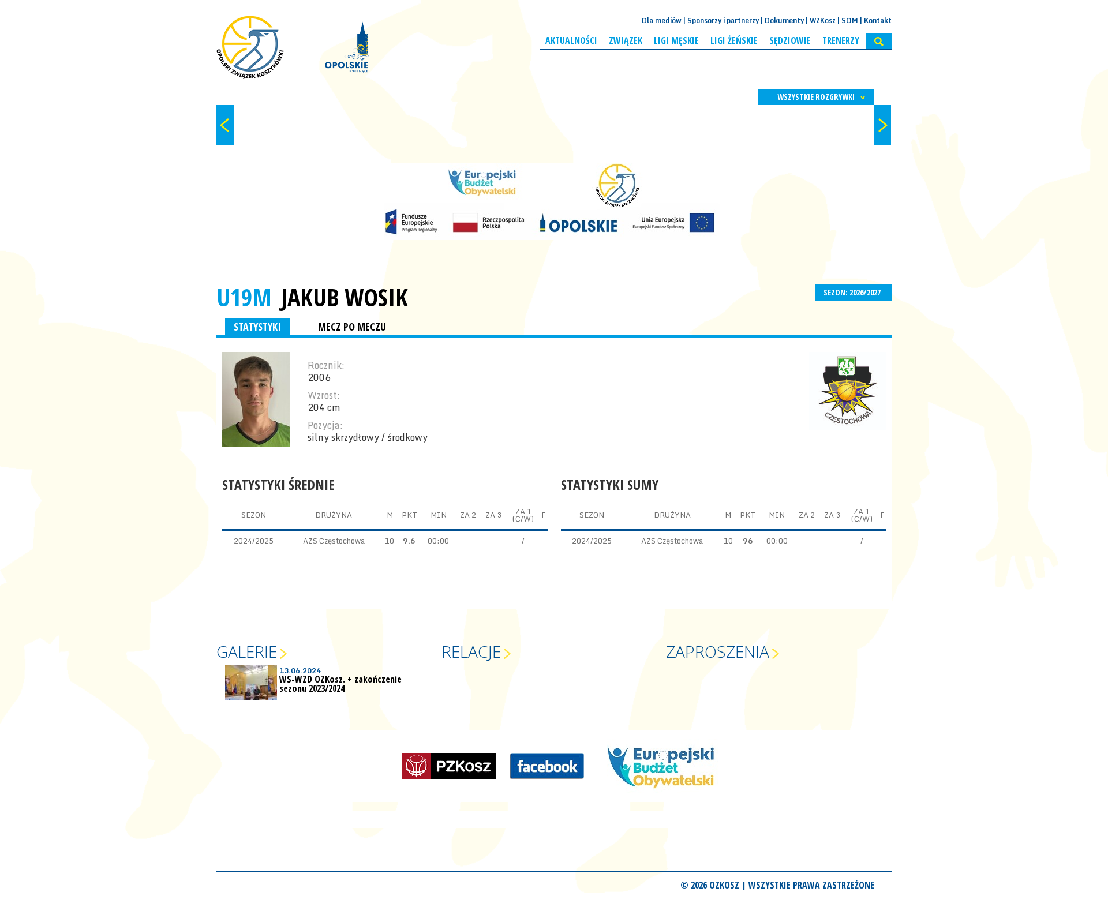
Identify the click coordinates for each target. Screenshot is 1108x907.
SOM (849, 20)
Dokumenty (784, 20)
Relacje (471, 651)
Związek (625, 40)
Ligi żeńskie (734, 40)
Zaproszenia (717, 651)
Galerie (246, 651)
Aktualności (571, 40)
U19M (244, 296)
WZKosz (823, 20)
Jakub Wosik (344, 297)
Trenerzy (840, 40)
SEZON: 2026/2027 (852, 292)
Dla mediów (662, 20)
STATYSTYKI (257, 326)
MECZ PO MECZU (352, 326)
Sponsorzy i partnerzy (723, 20)
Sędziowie (790, 40)
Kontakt (878, 20)
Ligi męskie (676, 40)
